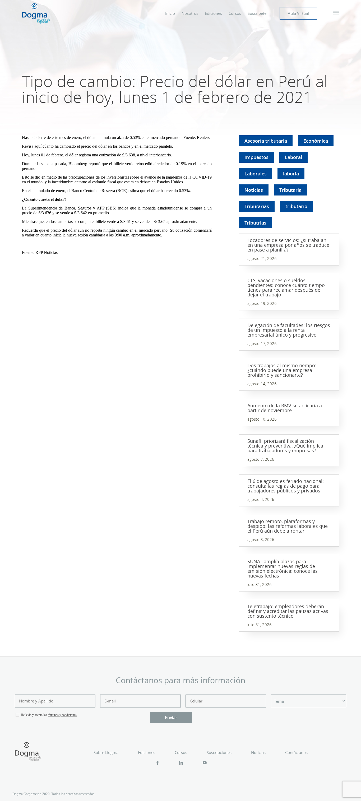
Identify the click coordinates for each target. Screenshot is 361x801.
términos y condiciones (62, 715)
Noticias (253, 190)
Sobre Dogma (106, 752)
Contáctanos (296, 752)
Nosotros (190, 13)
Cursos (235, 13)
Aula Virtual (298, 13)
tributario (296, 206)
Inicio (170, 13)
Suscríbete (257, 13)
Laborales (255, 173)
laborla (291, 173)
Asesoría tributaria (265, 141)
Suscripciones (219, 752)
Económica (315, 141)
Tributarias (256, 206)
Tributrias (255, 223)
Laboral (293, 157)
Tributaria (290, 190)
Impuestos (256, 157)
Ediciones (213, 13)
